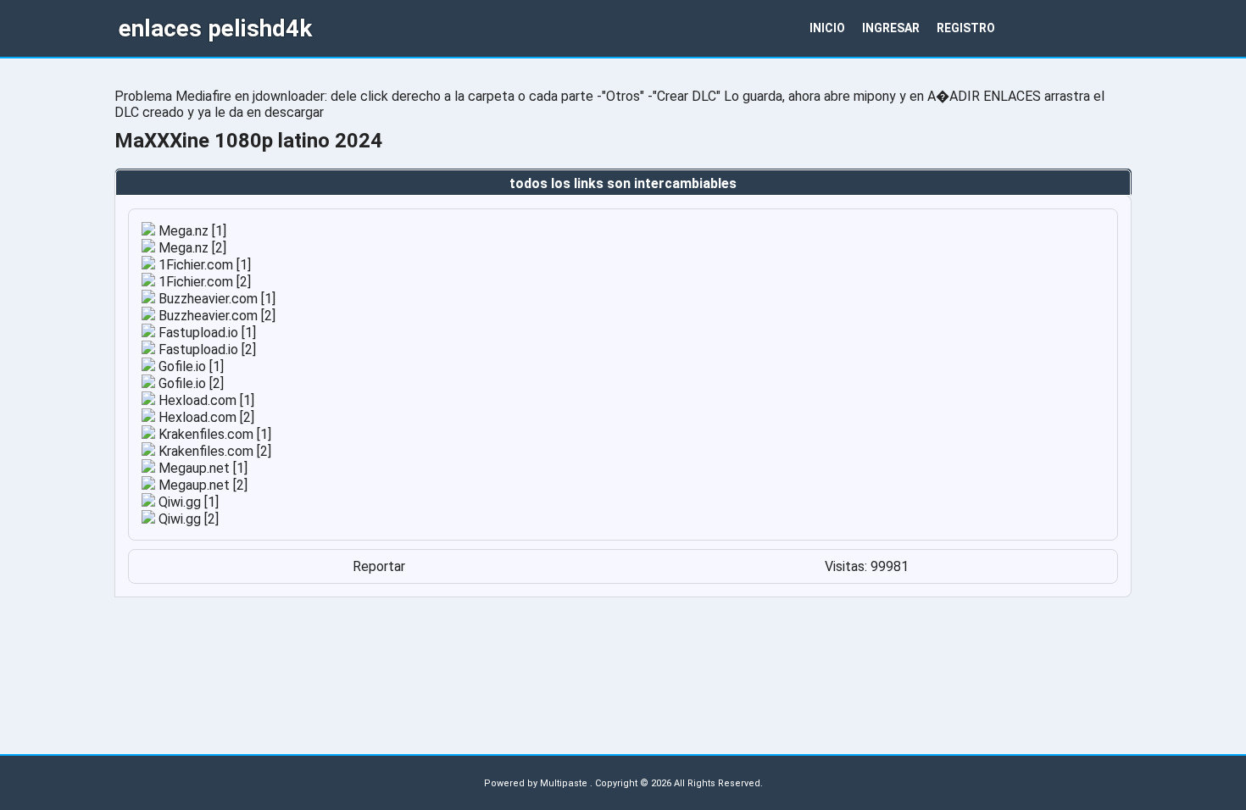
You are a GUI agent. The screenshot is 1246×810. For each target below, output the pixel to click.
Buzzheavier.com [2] (215, 316)
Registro (966, 28)
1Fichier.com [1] (203, 265)
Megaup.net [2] (201, 485)
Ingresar (891, 28)
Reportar (379, 566)
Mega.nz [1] (190, 231)
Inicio (827, 28)
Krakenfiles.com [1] (213, 434)
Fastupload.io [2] (205, 349)
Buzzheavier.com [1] (215, 299)
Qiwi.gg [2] (187, 519)
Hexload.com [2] (204, 417)
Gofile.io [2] (189, 383)
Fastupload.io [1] (205, 333)
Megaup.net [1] (201, 468)
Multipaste (565, 783)
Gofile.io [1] (189, 366)
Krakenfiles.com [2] (213, 451)
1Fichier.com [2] (203, 282)
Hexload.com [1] (204, 400)
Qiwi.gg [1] (187, 502)
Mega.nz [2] (190, 248)
